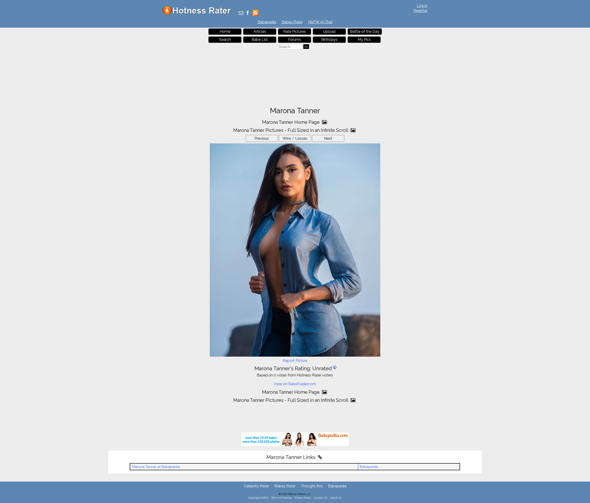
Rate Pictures (294, 31)
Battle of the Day (364, 31)
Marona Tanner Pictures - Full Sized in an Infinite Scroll (291, 130)
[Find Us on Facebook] (247, 13)
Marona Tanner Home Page (291, 122)
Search (225, 39)
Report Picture (295, 360)
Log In (422, 5)
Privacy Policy (303, 497)
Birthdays (329, 39)
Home (225, 31)
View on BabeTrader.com (295, 384)
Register (420, 11)
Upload (329, 31)
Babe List (260, 39)
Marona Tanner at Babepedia (156, 467)
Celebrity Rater (256, 486)
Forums (294, 39)
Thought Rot (312, 486)
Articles (260, 31)
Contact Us (320, 497)
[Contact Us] (241, 13)
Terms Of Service (281, 497)
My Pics (364, 39)
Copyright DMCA (258, 497)
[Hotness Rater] (198, 14)
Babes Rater (292, 22)
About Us (336, 497)
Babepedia (267, 22)
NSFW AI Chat (320, 22)
